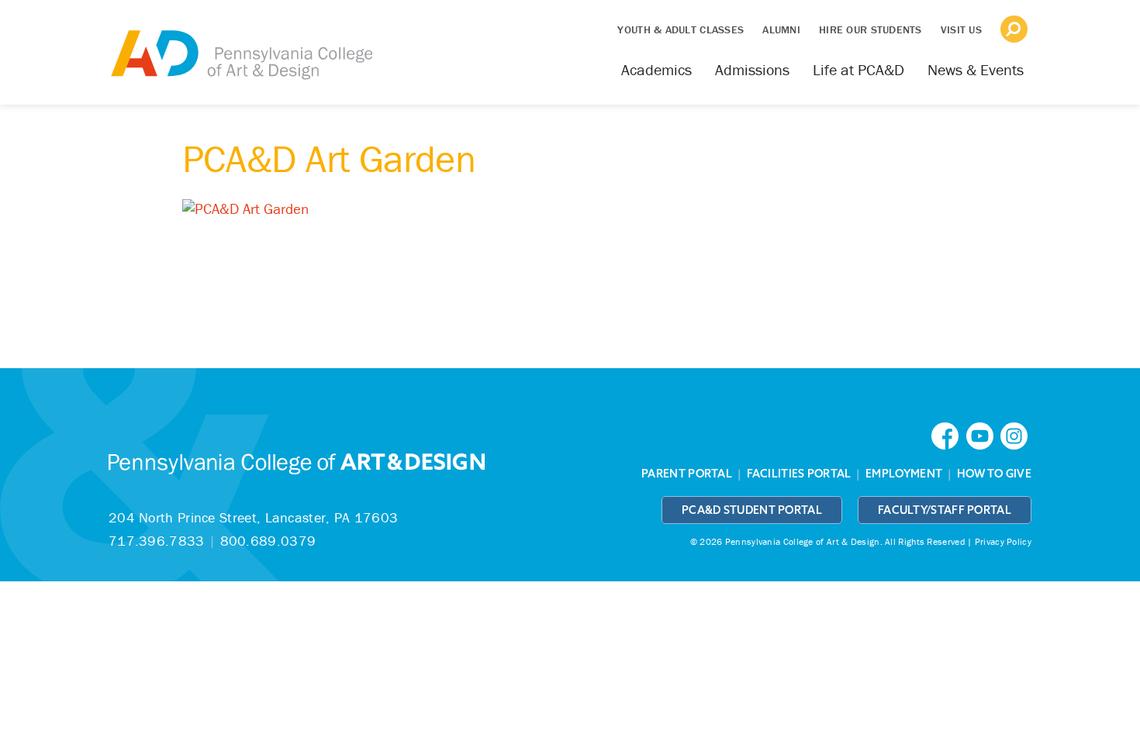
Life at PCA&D (858, 69)
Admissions (752, 69)
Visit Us (961, 29)
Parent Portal (686, 474)
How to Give (994, 474)
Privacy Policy (1003, 541)
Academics (656, 69)
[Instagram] (1015, 434)
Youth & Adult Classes (680, 29)
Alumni (781, 29)
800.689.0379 (268, 541)
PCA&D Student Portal (752, 510)
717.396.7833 (157, 541)
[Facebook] (948, 434)
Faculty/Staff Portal (944, 510)
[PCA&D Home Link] (240, 44)
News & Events (976, 69)
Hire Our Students (870, 29)
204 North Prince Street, (253, 517)
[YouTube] (983, 434)
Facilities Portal (799, 474)
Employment (903, 474)
